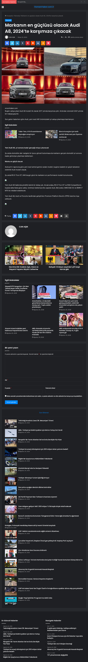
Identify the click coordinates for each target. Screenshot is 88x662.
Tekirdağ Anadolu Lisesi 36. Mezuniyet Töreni (35, 421)
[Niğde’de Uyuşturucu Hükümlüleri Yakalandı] (11, 462)
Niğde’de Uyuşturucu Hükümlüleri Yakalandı (35, 459)
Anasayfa (9, 16)
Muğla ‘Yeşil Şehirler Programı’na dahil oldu (35, 598)
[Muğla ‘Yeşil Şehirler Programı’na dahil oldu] (11, 601)
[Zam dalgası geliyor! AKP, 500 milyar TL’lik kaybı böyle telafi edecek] (11, 509)
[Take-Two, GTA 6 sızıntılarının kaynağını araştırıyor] (11, 134)
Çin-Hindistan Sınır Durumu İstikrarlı (32, 550)
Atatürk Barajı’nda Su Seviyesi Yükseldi (33, 468)
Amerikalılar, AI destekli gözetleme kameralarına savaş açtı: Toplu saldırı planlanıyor (42, 304)
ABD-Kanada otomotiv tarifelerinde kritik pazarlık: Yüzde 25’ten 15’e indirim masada (43, 331)
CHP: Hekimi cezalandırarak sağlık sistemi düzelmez (38, 531)
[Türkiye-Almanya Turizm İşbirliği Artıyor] (11, 481)
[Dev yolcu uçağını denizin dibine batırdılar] (11, 490)
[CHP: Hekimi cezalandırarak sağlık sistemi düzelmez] (11, 534)
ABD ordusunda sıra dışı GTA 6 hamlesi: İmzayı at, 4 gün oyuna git (71, 330)
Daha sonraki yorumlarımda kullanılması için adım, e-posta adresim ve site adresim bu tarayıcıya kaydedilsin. (44, 396)
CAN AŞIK (12, 37)
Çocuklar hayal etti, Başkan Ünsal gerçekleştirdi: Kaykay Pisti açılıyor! (45, 541)
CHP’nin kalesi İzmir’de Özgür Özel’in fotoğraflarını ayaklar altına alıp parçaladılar (50, 588)
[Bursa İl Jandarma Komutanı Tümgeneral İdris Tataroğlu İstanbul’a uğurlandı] (11, 519)
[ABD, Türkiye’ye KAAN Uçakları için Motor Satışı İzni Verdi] (11, 433)
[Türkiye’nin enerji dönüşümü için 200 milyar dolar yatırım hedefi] (11, 452)
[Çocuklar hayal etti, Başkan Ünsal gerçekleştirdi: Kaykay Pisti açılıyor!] (11, 544)
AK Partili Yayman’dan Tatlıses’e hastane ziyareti (37, 497)
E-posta (8, 388)
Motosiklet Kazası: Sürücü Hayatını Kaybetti (35, 579)
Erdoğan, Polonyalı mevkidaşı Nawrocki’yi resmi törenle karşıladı (30, 525)
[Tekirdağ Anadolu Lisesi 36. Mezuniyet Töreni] (11, 424)
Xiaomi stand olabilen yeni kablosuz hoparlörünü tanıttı (16, 329)
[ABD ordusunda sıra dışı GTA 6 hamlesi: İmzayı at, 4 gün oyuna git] (71, 319)
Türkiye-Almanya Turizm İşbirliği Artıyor (33, 478)
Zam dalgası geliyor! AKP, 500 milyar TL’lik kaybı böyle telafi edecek (44, 506)
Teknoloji (17, 16)
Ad (6, 380)
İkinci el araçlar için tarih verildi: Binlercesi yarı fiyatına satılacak (70, 134)
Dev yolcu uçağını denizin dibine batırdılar (34, 487)
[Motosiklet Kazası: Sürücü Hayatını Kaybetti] (11, 582)
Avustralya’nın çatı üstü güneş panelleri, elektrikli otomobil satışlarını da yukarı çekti (70, 304)
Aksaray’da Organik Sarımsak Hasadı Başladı (36, 569)
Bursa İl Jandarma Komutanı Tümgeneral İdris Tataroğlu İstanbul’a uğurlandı (48, 516)
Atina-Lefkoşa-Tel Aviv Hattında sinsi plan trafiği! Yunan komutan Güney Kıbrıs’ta (50, 560)
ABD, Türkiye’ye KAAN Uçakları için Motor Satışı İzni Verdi (40, 430)
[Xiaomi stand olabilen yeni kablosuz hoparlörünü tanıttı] (17, 319)
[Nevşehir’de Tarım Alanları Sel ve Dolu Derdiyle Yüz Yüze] (11, 443)
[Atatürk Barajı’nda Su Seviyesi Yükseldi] (11, 471)
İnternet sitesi (50, 388)
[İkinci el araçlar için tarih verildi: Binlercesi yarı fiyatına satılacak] (51, 134)
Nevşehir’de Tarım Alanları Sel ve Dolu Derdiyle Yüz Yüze (36, 2)
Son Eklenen (44, 413)
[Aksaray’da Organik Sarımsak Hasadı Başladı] (11, 572)
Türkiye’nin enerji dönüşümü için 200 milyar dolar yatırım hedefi (43, 449)
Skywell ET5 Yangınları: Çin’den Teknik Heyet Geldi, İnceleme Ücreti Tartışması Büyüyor (17, 288)
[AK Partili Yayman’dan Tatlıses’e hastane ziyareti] (11, 500)
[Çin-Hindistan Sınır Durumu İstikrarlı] (11, 553)
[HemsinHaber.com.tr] (44, 6)
